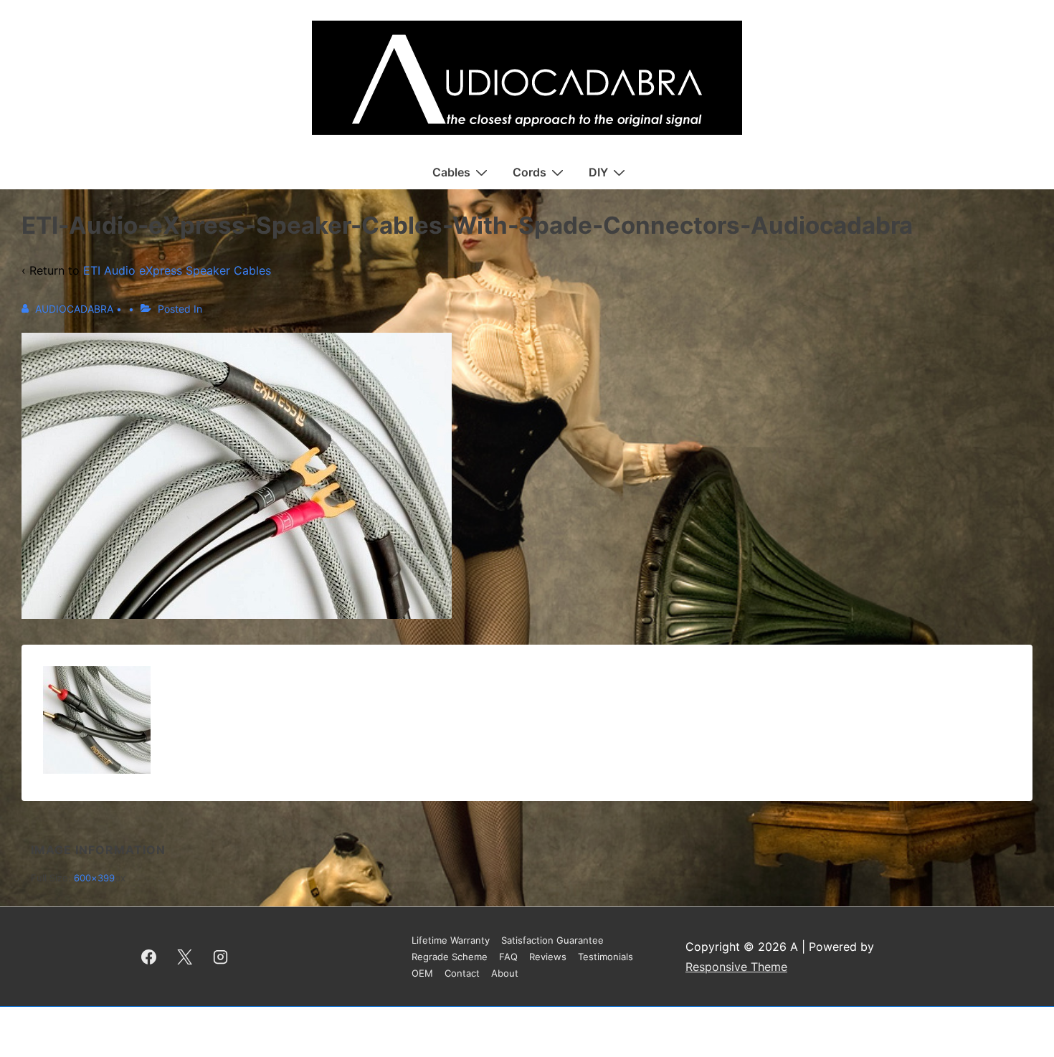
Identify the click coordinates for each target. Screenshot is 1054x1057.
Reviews (547, 956)
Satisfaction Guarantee (552, 940)
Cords (529, 172)
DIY (598, 172)
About (504, 973)
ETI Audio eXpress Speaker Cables (177, 270)
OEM (422, 973)
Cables (451, 172)
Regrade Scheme (450, 956)
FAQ (508, 956)
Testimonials (605, 956)
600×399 (94, 877)
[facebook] (149, 957)
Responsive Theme (736, 966)
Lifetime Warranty (451, 940)
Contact (462, 973)
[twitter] (185, 957)
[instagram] (220, 957)
